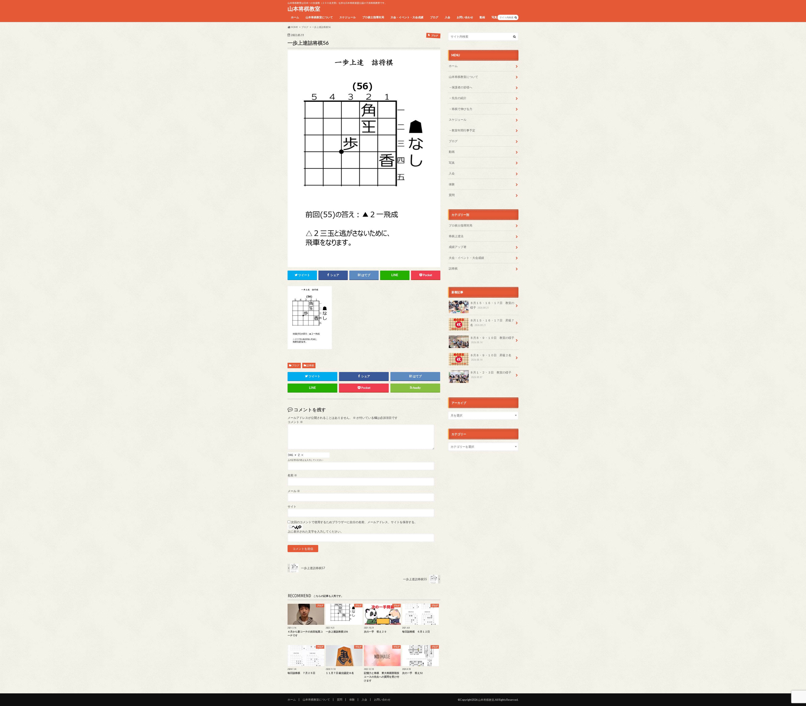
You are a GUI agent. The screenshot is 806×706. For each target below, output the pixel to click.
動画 (482, 17)
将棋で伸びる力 (462, 109)
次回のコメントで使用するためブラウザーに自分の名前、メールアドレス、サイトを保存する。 (354, 522)
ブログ (434, 17)
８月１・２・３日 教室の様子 (490, 375)
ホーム (295, 17)
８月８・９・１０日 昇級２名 (490, 357)
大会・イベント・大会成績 (407, 17)
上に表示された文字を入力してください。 (315, 531)
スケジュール (347, 17)
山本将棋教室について (319, 17)
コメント (295, 422)
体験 (452, 184)
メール (294, 491)
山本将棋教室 (304, 8)
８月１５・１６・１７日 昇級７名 (492, 322)
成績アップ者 (457, 247)
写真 (494, 17)
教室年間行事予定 (463, 130)
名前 (292, 475)
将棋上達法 (456, 236)
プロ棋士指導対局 (373, 17)
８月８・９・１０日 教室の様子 (492, 340)
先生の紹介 (459, 98)
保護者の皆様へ (462, 87)
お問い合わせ (465, 17)
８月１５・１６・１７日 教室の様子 (492, 305)
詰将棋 (310, 365)
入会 (447, 17)
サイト (292, 506)
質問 (452, 195)
